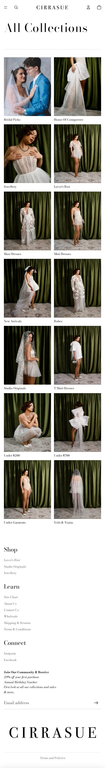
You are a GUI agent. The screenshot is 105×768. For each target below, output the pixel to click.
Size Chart (11, 597)
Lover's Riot (12, 560)
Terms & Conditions (17, 629)
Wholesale (11, 616)
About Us (10, 603)
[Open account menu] (88, 7)
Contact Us (11, 610)
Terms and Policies (52, 758)
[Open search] (16, 7)
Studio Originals (15, 566)
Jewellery (10, 573)
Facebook (10, 660)
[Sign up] (96, 703)
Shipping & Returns (17, 623)
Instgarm (10, 653)
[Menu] (5, 7)
